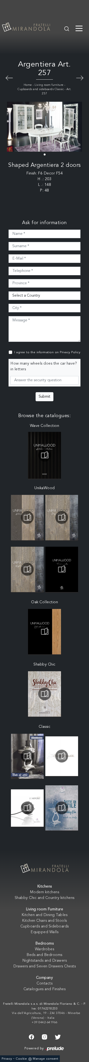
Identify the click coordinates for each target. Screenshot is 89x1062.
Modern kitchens (44, 892)
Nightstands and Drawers (44, 961)
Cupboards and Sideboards (44, 926)
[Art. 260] (9, 77)
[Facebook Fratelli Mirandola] (31, 1036)
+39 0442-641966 (44, 1022)
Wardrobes (44, 949)
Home (28, 85)
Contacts (44, 983)
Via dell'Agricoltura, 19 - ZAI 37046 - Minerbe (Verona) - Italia (46, 1015)
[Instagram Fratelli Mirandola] (44, 1036)
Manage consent (45, 1058)
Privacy (7, 1058)
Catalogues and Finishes (44, 989)
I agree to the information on (47, 352)
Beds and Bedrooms (44, 955)
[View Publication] (44, 455)
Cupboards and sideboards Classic (41, 89)
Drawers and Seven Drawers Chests (44, 966)
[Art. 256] (79, 77)
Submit (44, 397)
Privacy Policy (70, 352)
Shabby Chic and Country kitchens (45, 898)
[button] (45, 154)
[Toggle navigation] (79, 28)
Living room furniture (49, 85)
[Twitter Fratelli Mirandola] (58, 1036)
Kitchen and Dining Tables (45, 915)
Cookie (21, 1058)
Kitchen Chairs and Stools (44, 921)
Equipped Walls (44, 932)
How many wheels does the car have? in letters (43, 366)
